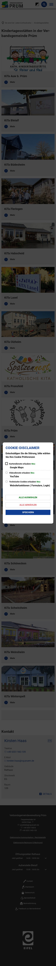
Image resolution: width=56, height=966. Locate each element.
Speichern (28, 512)
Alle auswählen (28, 497)
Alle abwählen (28, 505)
